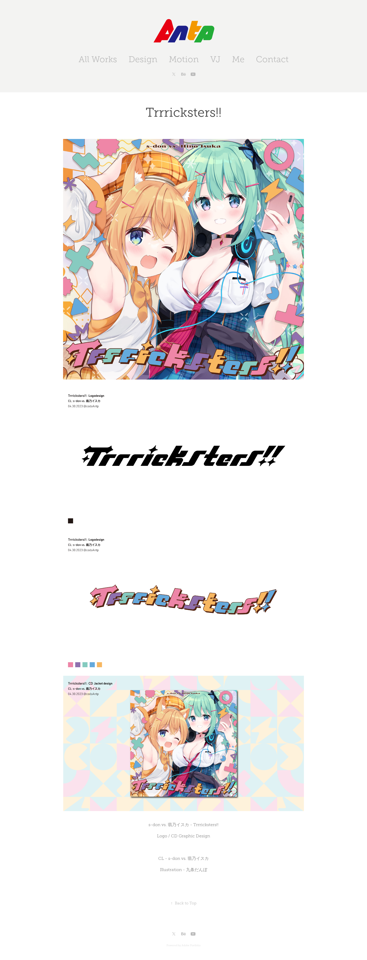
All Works (98, 59)
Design (142, 59)
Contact (272, 59)
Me (238, 59)
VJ (215, 59)
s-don (174, 858)
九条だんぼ (196, 869)
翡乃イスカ (198, 858)
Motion (184, 59)
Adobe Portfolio (191, 945)
